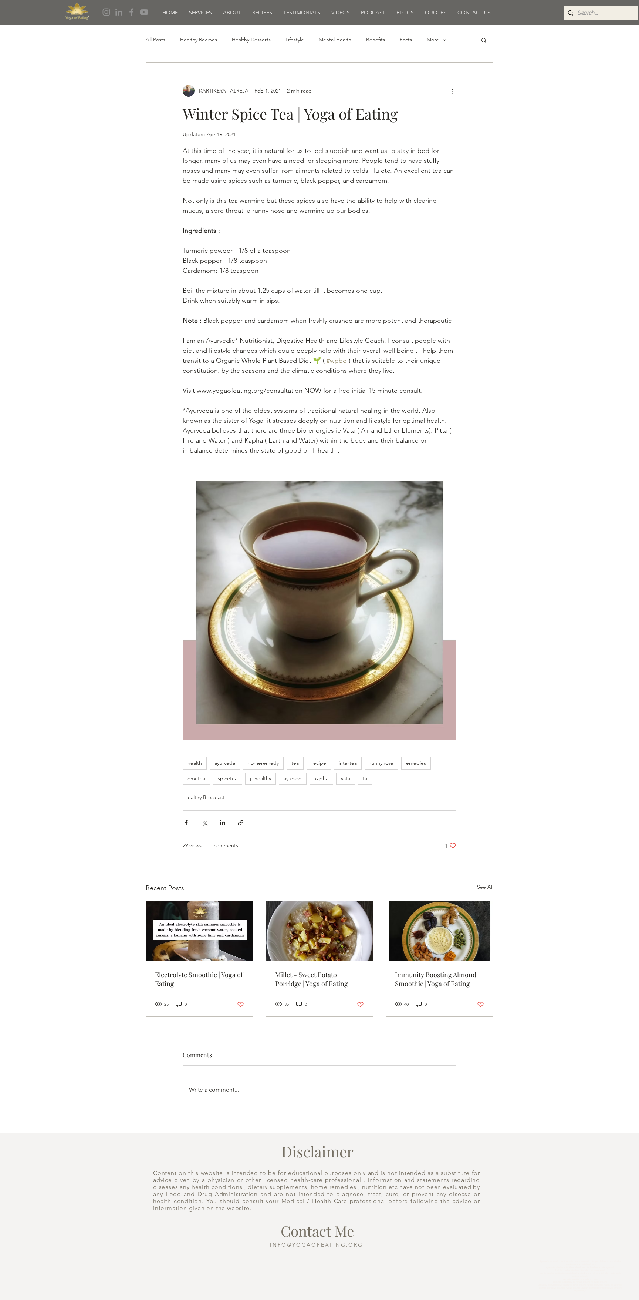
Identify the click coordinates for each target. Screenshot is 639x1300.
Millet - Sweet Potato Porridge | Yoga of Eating (311, 979)
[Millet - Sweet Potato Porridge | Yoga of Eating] (319, 931)
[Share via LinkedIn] (222, 822)
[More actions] (451, 90)
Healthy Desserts (251, 39)
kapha (321, 778)
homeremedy (263, 763)
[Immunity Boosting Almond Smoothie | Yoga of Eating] (439, 931)
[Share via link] (240, 822)
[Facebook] (131, 12)
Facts (406, 39)
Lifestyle (294, 39)
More (433, 39)
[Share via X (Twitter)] (204, 822)
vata (345, 778)
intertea (348, 763)
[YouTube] (144, 12)
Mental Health (335, 39)
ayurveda (224, 763)
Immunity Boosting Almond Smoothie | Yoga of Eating (435, 979)
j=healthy (260, 778)
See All (485, 887)
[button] (483, 40)
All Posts (155, 39)
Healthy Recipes (198, 39)
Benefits (375, 39)
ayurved (293, 778)
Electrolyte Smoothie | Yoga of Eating (199, 979)
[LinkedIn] (119, 12)
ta (365, 778)
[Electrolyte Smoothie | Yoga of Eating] (199, 931)
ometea (196, 778)
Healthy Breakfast (204, 797)
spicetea (227, 778)
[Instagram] (106, 12)
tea (295, 763)
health (194, 763)
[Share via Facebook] (186, 822)
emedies (416, 763)
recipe (318, 763)
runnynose (381, 763)
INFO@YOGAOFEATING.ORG (316, 1245)
